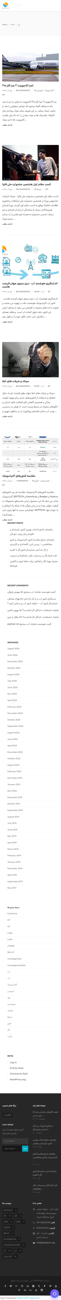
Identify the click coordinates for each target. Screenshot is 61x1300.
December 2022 (15, 752)
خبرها (39, 189)
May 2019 (11, 836)
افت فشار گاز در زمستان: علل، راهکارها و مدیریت (33, 555)
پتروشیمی (11, 1004)
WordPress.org (18, 1079)
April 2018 (12, 875)
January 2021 (13, 784)
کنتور (37, 481)
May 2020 (12, 791)
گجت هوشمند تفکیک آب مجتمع (39, 592)
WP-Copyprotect (32, 1298)
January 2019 (13, 862)
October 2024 (13, 720)
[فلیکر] (30, 1290)
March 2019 (13, 849)
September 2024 (15, 726)
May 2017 (11, 888)
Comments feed (19, 1073)
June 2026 (12, 655)
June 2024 (12, 739)
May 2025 (12, 694)
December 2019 (14, 797)
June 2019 (12, 829)
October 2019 (13, 804)
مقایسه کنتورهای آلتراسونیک (18, 475)
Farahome (12, 913)
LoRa (9, 933)
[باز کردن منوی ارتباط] (54, 1293)
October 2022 (13, 758)
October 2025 (13, 668)
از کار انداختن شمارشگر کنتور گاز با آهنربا (29, 549)
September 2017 (15, 881)
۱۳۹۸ (13, 24)
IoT (38, 292)
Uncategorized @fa (16, 965)
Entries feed (16, 1068)
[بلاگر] (33, 1286)
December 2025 (15, 661)
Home (4, 24)
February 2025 (14, 707)
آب (42, 292)
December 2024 (15, 713)
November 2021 (14, 778)
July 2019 (12, 823)
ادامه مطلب (7, 125)
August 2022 (13, 765)
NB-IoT (10, 952)
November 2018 (15, 868)
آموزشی (40, 90)
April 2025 (12, 700)
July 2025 (12, 681)
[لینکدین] (27, 1286)
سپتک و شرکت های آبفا (15, 381)
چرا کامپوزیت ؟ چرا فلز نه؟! (17, 85)
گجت (9, 1036)
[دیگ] (25, 1290)
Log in (13, 1062)
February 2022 (14, 771)
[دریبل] (22, 1286)
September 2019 (15, 810)
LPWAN (10, 946)
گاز (8, 1030)
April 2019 (12, 842)
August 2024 (13, 732)
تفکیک (10, 1010)
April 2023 (12, 745)
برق (9, 997)
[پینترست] (19, 1290)
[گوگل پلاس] (16, 1286)
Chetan (20, 1298)
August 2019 (13, 817)
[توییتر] (10, 1286)
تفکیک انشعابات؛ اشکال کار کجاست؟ (41, 610)
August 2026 (13, 648)
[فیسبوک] (5, 1286)
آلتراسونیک (49, 90)
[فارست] (36, 1290)
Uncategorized (14, 959)
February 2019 (14, 855)
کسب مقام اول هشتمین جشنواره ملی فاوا (26, 184)
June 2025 (12, 687)
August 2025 (13, 674)
